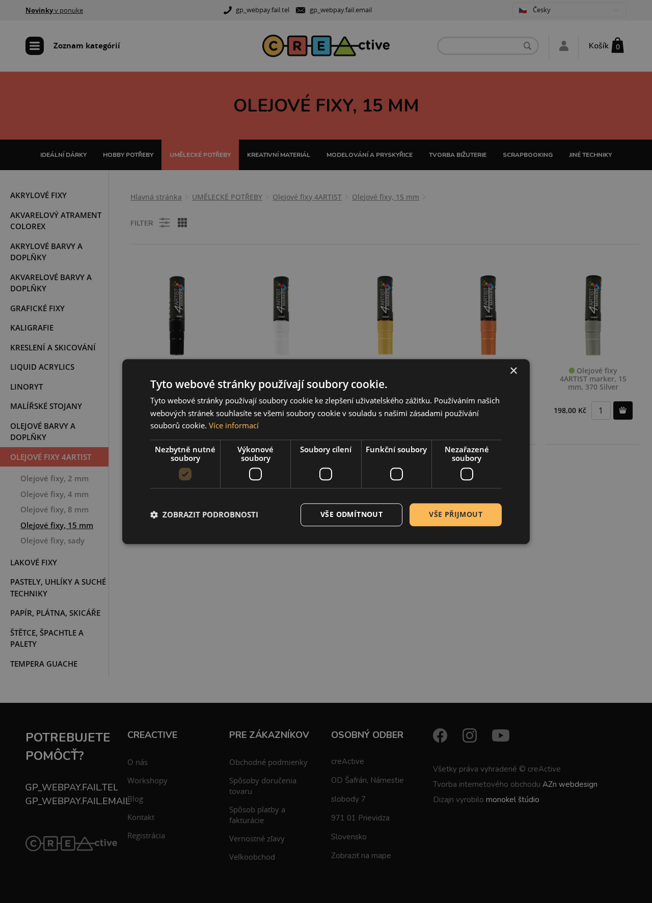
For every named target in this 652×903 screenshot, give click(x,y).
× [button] (513, 371)
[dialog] (326, 451)
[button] (204, 515)
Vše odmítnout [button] (351, 514)
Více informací (234, 426)
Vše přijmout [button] (455, 514)
